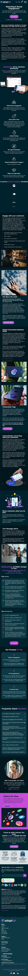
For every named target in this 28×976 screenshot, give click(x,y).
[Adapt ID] (5, 1)
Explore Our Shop (8, 322)
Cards (2, 926)
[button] (25, 875)
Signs (2, 929)
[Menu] (25, 2)
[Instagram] (11, 973)
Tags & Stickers (5, 928)
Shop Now (7, 806)
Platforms (3, 930)
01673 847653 (18, 19)
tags (6, 800)
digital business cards (18, 798)
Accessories (4, 932)
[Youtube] (14, 973)
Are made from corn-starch (14, 860)
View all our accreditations (22, 861)
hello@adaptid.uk (6, 957)
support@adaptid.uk (7, 960)
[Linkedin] (18, 973)
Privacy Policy (4, 951)
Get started (14, 16)
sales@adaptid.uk (15, 789)
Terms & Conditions (6, 949)
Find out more (7, 359)
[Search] (19, 2)
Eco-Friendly (4, 933)
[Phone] (16, 2)
